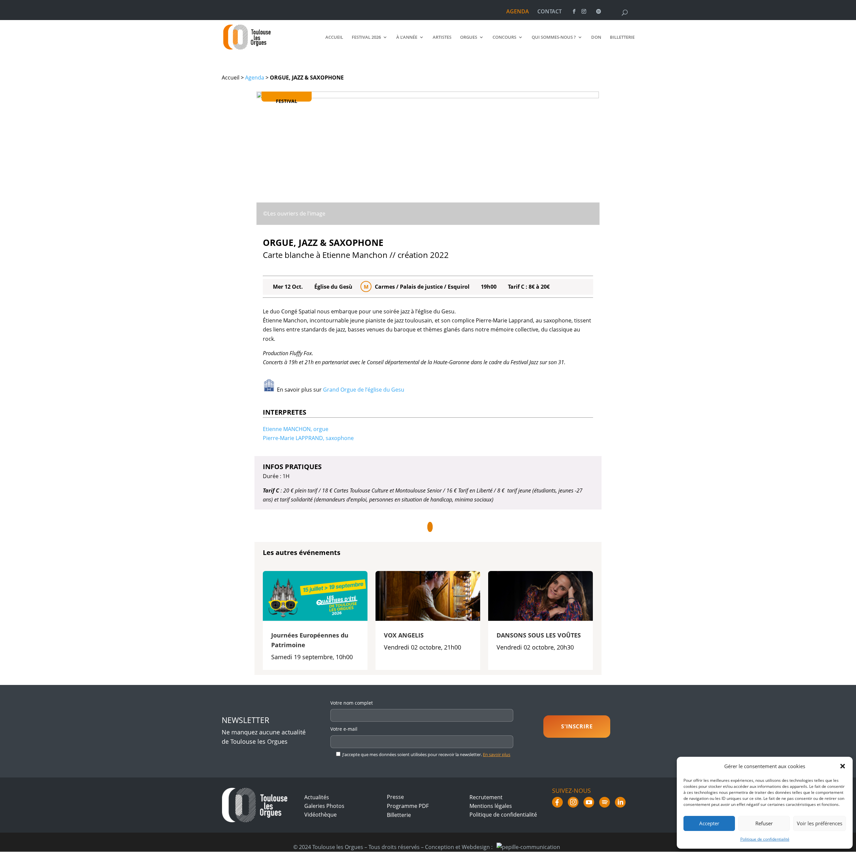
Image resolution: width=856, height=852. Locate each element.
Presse (395, 797)
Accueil (334, 37)
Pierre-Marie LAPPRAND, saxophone (308, 438)
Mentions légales (490, 806)
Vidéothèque (320, 814)
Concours (504, 37)
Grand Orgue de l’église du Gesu (363, 389)
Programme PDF (408, 806)
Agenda (254, 77)
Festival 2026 (366, 37)
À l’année (406, 37)
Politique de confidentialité (764, 839)
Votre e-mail (343, 729)
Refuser (764, 823)
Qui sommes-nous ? (554, 37)
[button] (842, 766)
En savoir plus (496, 754)
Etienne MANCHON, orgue (295, 429)
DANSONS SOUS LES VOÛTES (539, 635)
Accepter (709, 823)
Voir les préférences (819, 823)
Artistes (442, 37)
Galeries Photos (324, 806)
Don (596, 37)
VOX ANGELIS (404, 635)
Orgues (468, 37)
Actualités (316, 797)
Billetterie (622, 37)
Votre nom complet (351, 703)
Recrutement (486, 797)
